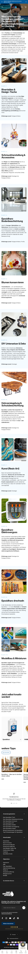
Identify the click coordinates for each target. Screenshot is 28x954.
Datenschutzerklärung (9, 868)
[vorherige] (2, 2)
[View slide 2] (13, 803)
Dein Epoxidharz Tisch (9, 817)
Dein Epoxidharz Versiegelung (11, 826)
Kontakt (5, 875)
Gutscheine (6, 841)
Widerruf (5, 870)
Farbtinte (5, 852)
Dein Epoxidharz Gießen (9, 824)
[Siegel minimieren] (26, 944)
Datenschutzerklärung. (6, 913)
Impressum (6, 862)
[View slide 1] (11, 803)
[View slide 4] (17, 803)
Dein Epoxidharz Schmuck (10, 821)
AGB (4, 864)
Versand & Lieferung (8, 872)
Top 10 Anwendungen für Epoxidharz (13, 832)
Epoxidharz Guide (7, 854)
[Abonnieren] (23, 907)
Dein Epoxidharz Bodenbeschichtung (13, 819)
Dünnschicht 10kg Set (9, 844)
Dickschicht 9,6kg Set (9, 846)
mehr (2, 778)
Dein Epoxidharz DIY (8, 823)
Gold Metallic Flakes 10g (9, 848)
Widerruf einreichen (8, 923)
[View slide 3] (15, 803)
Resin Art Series (7, 842)
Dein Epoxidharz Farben (9, 828)
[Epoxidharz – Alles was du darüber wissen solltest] (11, 764)
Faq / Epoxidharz (7, 866)
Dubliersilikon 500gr (8, 850)
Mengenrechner (7, 873)
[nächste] (26, 2)
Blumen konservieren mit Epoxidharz (13, 830)
